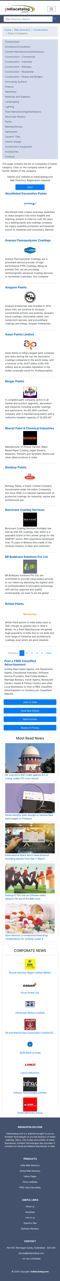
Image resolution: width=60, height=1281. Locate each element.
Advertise (30, 1212)
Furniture (10, 156)
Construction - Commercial (20, 56)
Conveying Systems (16, 81)
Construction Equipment (18, 146)
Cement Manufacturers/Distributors (24, 51)
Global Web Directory (30, 1171)
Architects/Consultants (17, 46)
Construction (40, 29)
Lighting (9, 106)
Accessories (11, 151)
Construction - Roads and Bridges (24, 76)
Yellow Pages (30, 1176)
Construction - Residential (19, 71)
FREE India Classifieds (30, 1187)
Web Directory (22, 29)
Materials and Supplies (17, 96)
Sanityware (11, 131)
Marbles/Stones (13, 126)
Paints (8, 121)
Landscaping (12, 101)
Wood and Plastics (15, 116)
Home (8, 29)
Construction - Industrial (18, 61)
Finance (9, 86)
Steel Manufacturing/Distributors (23, 111)
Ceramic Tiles (12, 136)
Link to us (30, 1217)
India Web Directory (30, 1165)
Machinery (10, 91)
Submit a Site (30, 1223)
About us (30, 1206)
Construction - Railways (18, 66)
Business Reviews (30, 1228)
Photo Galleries (30, 1182)
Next (49, 653)
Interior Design (13, 141)
